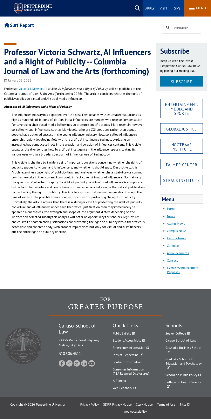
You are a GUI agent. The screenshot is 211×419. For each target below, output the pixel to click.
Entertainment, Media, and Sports (181, 109)
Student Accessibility (127, 340)
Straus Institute (181, 180)
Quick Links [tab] (125, 325)
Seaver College (175, 333)
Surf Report (22, 25)
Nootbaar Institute (181, 147)
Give (177, 8)
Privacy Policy (89, 404)
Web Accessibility (135, 411)
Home (171, 209)
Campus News (176, 231)
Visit (163, 8)
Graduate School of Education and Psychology (183, 361)
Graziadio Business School (183, 347)
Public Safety (122, 333)
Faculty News (176, 238)
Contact (172, 260)
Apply (150, 8)
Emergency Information (129, 347)
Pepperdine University (50, 404)
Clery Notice (144, 404)
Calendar (173, 245)
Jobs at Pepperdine (125, 355)
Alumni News (176, 223)
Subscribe (181, 81)
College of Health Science (183, 382)
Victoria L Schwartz (32, 89)
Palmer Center (181, 164)
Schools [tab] (173, 325)
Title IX (184, 404)
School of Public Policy (181, 375)
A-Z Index (119, 381)
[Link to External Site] (105, 306)
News (171, 216)
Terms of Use (166, 404)
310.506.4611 (70, 353)
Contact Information (127, 362)
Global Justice (181, 129)
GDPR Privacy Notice (117, 404)
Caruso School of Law (180, 340)
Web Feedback (122, 388)
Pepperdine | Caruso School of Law (32, 5)
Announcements (178, 253)
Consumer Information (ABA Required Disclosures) (131, 371)
